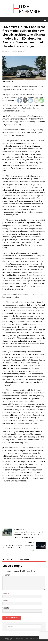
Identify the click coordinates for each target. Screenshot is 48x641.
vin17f (22, 51)
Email (4, 600)
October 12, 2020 (10, 51)
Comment (6, 575)
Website (5, 608)
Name (5, 593)
